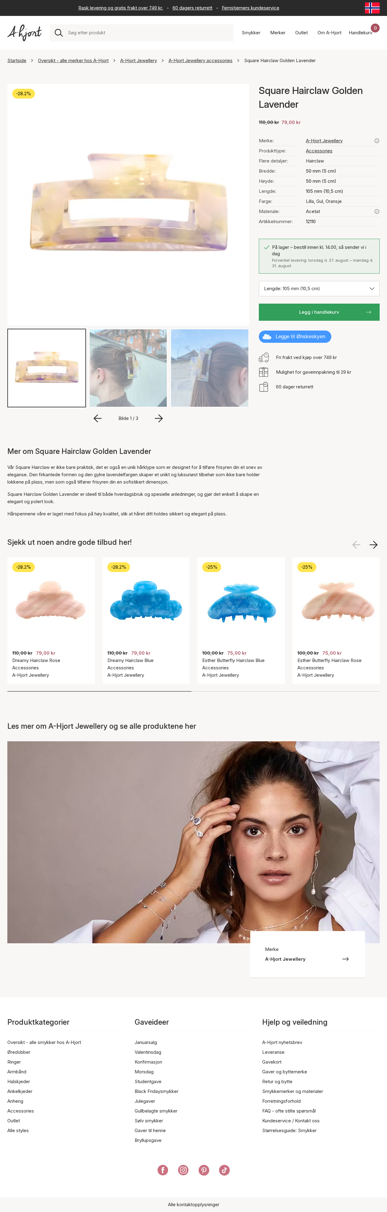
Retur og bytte (277, 1081)
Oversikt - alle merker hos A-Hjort (73, 60)
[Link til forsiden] (24, 32)
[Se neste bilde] (373, 545)
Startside (16, 60)
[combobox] (148, 32)
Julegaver (145, 1101)
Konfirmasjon (148, 1062)
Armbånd (16, 1072)
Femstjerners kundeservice (250, 8)
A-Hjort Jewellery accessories (201, 60)
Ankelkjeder (19, 1091)
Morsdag (144, 1072)
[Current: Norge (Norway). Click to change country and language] (372, 7)
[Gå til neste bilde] (159, 418)
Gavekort (271, 1062)
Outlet (13, 1121)
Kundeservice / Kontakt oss (291, 1121)
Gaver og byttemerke (284, 1072)
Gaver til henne (150, 1130)
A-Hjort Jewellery (138, 60)
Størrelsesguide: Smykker (289, 1130)
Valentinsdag (148, 1052)
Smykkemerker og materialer (292, 1091)
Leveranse (273, 1052)
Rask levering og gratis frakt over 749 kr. (120, 8)
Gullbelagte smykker (156, 1111)
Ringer (14, 1062)
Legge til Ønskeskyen (300, 336)
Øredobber (18, 1052)
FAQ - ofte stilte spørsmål (289, 1111)
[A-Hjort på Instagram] (183, 1171)
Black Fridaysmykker (156, 1091)
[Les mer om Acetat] (377, 211)
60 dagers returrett (192, 8)
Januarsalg (146, 1042)
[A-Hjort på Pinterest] (204, 1171)
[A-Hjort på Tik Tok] (224, 1171)
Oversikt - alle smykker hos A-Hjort (44, 1042)
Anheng (15, 1101)
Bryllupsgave (148, 1140)
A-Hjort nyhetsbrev (282, 1042)
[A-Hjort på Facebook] (163, 1171)
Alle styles (18, 1130)
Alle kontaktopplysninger (193, 1204)
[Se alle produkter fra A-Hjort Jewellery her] (377, 141)
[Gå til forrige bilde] (97, 418)
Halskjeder (18, 1081)
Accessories (319, 151)
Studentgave (148, 1081)
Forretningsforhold (281, 1101)
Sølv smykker (149, 1121)
